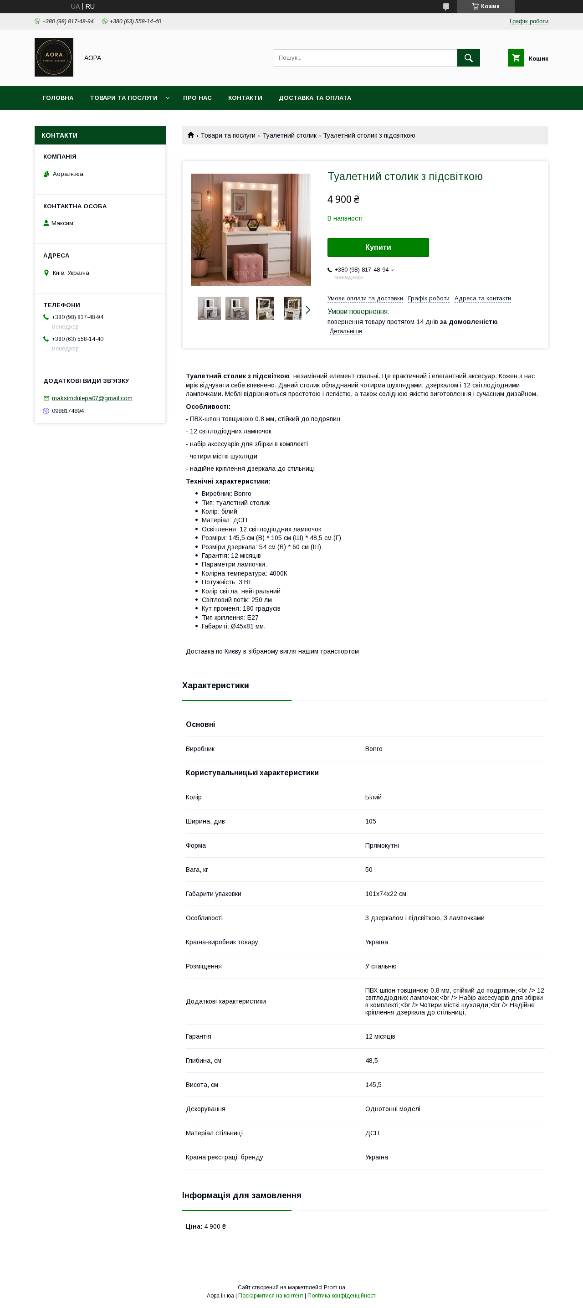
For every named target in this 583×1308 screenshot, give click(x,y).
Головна (58, 97)
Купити (378, 247)
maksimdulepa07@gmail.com (92, 398)
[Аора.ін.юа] (54, 74)
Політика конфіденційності (342, 1296)
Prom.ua (334, 1287)
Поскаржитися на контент (270, 1296)
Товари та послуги (124, 97)
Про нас (197, 97)
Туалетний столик (289, 135)
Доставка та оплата (315, 97)
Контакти (245, 97)
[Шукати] (468, 58)
